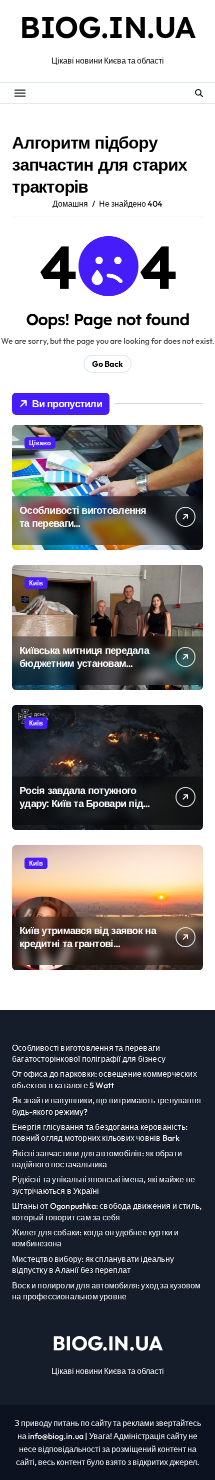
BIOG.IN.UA (108, 27)
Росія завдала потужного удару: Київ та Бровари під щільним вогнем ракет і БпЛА (81, 810)
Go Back (107, 364)
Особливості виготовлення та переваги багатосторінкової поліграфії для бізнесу (87, 529)
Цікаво (40, 443)
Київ (36, 583)
